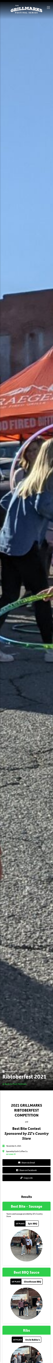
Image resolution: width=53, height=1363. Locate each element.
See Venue (10, 1154)
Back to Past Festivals (15, 1083)
